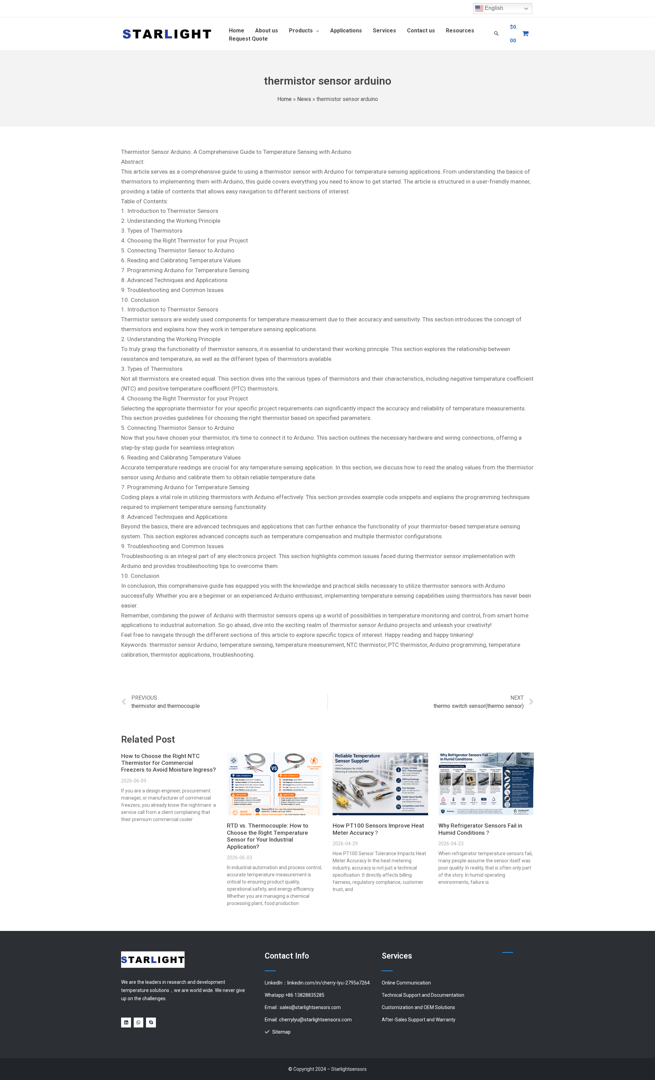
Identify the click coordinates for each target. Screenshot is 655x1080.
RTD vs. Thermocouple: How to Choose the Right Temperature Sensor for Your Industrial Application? (267, 836)
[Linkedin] (126, 1022)
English (493, 8)
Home (284, 99)
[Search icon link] (496, 34)
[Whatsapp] (139, 1022)
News (304, 99)
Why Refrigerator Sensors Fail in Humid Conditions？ (480, 829)
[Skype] (151, 1022)
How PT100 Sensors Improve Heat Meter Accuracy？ (378, 829)
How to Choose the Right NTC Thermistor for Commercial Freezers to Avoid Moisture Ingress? (168, 763)
